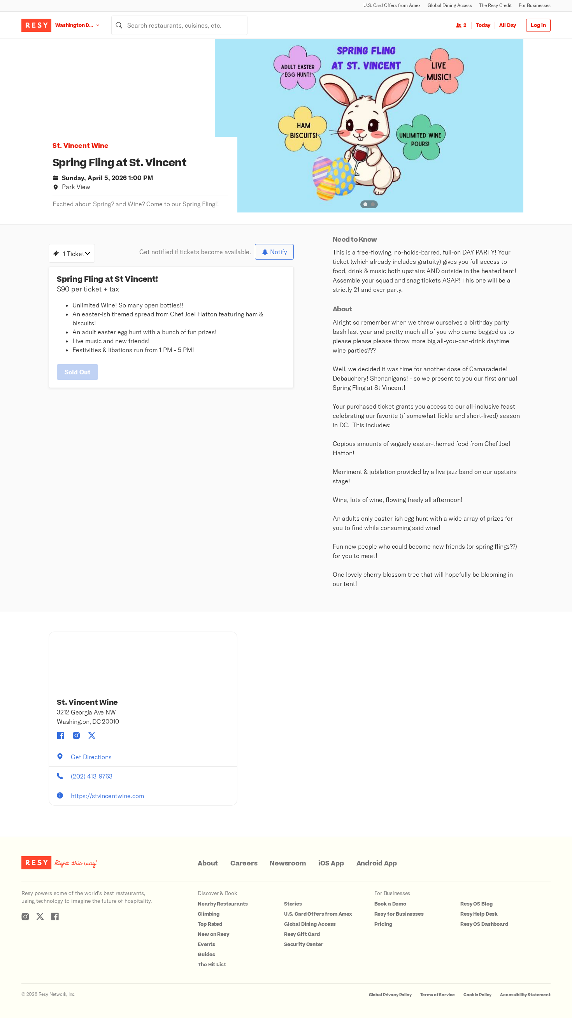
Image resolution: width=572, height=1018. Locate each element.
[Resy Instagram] (25, 916)
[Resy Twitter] (40, 916)
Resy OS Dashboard (484, 924)
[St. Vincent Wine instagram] (76, 735)
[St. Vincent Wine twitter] (92, 735)
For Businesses (535, 5)
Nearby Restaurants (222, 903)
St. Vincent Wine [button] (81, 146)
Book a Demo (390, 903)
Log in (538, 25)
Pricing (383, 924)
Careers (243, 863)
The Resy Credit (495, 5)
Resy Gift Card (302, 934)
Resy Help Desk (479, 914)
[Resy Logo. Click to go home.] (36, 25)
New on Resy (213, 934)
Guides (206, 954)
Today (483, 25)
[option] (369, 125)
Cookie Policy (477, 995)
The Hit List (212, 964)
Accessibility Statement (525, 995)
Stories (293, 903)
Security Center (303, 944)
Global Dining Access (450, 5)
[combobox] (179, 25)
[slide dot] (365, 204)
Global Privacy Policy (390, 995)
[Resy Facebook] (55, 916)
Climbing (208, 914)
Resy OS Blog (476, 903)
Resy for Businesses (399, 914)
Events (206, 944)
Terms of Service (437, 995)
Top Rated (210, 924)
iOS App (331, 863)
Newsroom (288, 863)
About (208, 863)
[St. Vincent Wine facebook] (61, 735)
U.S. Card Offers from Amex (392, 5)
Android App (376, 863)
